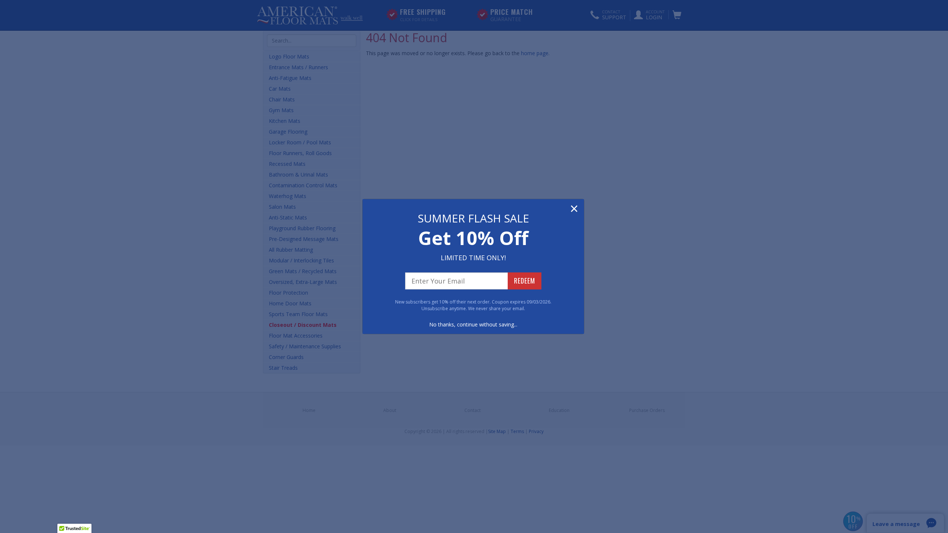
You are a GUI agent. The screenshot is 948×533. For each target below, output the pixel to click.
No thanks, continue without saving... (473, 324)
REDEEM (524, 280)
